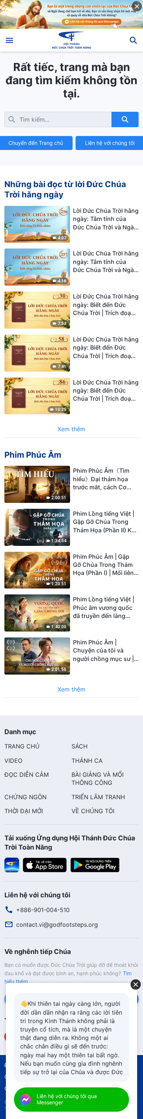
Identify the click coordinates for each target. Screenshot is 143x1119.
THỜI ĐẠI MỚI (23, 811)
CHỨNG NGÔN (25, 797)
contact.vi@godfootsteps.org (57, 924)
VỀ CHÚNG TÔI (93, 811)
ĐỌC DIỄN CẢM (26, 774)
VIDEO (13, 760)
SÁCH (80, 746)
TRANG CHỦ (22, 746)
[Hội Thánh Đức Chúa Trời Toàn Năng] (71, 40)
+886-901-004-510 (43, 910)
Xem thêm (71, 429)
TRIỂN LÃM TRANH (98, 797)
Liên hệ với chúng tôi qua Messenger (67, 1099)
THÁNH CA (87, 760)
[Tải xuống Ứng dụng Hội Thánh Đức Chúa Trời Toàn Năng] (11, 864)
